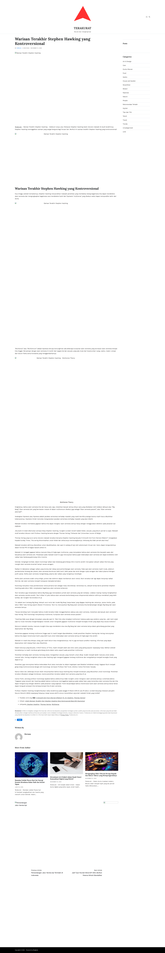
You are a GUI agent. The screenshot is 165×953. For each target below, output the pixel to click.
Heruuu (19, 48)
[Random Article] (146, 17)
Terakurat (18, 127)
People (125, 100)
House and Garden (129, 81)
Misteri (125, 89)
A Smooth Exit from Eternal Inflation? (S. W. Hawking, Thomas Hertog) (60, 698)
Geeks (125, 77)
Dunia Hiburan (128, 69)
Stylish (125, 108)
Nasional (126, 93)
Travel (125, 120)
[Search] (149, 17)
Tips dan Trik (127, 112)
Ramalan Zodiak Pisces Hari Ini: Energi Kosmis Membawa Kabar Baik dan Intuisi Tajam (30, 782)
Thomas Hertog (45, 704)
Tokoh (19, 720)
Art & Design (127, 61)
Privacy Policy (65, 715)
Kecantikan (126, 85)
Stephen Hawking (33, 704)
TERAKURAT (82, 28)
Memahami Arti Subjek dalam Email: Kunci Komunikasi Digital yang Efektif (65, 778)
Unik (124, 132)
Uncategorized (128, 128)
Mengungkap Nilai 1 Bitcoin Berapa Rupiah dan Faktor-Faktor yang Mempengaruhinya (101, 775)
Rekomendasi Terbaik (130, 104)
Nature (125, 96)
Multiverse (55, 704)
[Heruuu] (19, 737)
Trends (125, 124)
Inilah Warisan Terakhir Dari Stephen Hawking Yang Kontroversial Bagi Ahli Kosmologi (55, 701)
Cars (124, 65)
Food (124, 73)
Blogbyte (35, 950)
